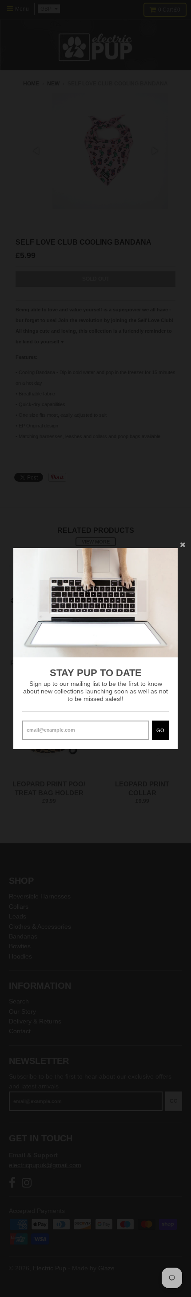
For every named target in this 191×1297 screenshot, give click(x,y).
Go (160, 730)
